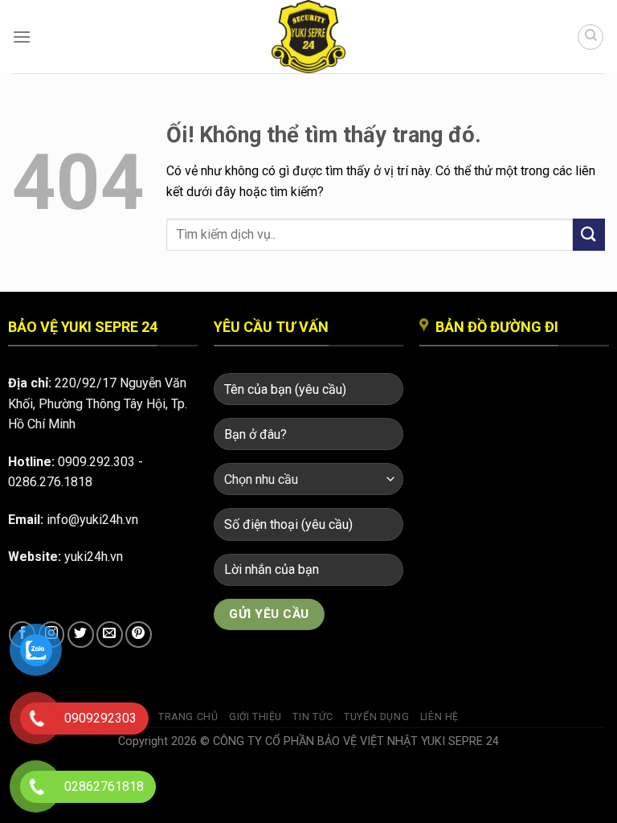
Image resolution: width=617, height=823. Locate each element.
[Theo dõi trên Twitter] (80, 634)
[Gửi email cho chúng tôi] (109, 634)
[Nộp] (589, 234)
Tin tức (312, 717)
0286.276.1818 (50, 481)
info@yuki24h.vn (92, 519)
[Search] (590, 37)
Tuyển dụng (376, 717)
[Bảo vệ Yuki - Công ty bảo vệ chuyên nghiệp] (308, 36)
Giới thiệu (255, 717)
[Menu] (21, 36)
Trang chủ (188, 717)
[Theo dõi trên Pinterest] (138, 634)
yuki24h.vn (93, 556)
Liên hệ (439, 717)
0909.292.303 (96, 461)
